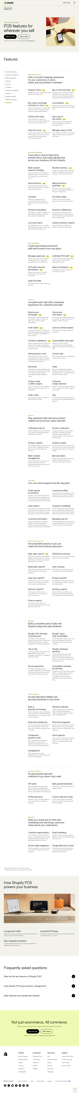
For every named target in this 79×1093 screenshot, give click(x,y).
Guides (49, 1062)
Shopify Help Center (67, 1056)
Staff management (10, 78)
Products (7, 84)
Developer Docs (37, 1056)
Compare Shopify (52, 1059)
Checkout (8, 81)
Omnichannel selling (11, 72)
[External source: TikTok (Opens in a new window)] (20, 1085)
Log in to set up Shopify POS (27, 40)
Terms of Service (22, 1081)
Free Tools (50, 1068)
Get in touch (24, 36)
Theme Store (36, 1059)
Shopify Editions (22, 1059)
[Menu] (74, 3)
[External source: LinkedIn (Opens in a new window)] (23, 1085)
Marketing (8, 102)
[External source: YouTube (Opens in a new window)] (12, 1085)
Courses (49, 1065)
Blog (48, 1056)
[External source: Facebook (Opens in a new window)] (5, 1085)
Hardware (8, 93)
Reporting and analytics (12, 90)
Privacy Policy (40, 1081)
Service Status (66, 1065)
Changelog (50, 1072)
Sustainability (22, 1072)
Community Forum (67, 1059)
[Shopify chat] (75, 1089)
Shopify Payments (10, 96)
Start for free (66, 2)
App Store (36, 1062)
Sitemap (50, 1081)
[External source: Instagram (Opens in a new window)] (16, 1085)
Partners (35, 1065)
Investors (21, 1065)
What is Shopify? (23, 1056)
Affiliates (35, 1068)
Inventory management (12, 75)
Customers (8, 87)
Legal (31, 1081)
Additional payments (11, 99)
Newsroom (21, 1068)
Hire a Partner (65, 1062)
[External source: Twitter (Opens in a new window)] (9, 1085)
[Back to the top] (5, 1054)
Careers (20, 1062)
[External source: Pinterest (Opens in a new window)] (27, 1085)
